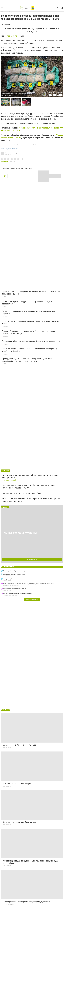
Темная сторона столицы (19, 533)
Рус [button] (58, 8)
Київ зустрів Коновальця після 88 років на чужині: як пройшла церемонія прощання (32, 499)
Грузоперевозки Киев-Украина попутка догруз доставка (26, 902)
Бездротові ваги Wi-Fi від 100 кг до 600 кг (20, 745)
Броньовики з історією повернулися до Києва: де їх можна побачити (31, 341)
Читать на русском (6, 24)
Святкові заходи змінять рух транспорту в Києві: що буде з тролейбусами (27, 302)
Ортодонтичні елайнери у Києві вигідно (19, 822)
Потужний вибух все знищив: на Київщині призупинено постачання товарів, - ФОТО (28, 486)
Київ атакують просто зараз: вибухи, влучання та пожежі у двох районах (30, 476)
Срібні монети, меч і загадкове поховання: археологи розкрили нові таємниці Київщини (31, 292)
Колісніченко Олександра (11, 153)
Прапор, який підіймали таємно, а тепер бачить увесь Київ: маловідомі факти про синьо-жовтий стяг (27, 359)
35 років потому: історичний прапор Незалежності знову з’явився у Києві (30, 322)
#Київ (2, 149)
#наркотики (15, 149)
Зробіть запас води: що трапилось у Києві (22, 493)
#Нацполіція (8, 149)
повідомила (12, 36)
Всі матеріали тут (32, 559)
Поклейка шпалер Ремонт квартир (17, 783)
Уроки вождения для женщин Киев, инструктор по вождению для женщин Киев (30, 862)
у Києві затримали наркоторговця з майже (39, 128)
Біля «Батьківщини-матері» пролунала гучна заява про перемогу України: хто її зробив (29, 350)
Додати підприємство (32, 599)
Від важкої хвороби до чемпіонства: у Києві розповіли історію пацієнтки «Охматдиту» (28, 332)
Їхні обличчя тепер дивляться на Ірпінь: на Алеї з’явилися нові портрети (28, 312)
